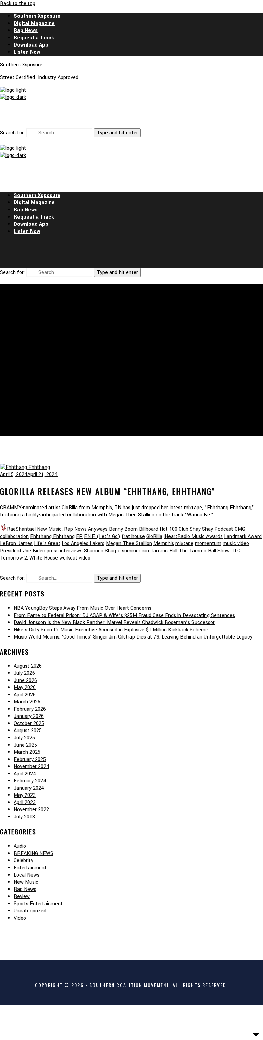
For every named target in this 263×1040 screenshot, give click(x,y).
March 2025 (27, 752)
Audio (20, 846)
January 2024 (29, 788)
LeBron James (16, 543)
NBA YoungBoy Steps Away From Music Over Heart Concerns (82, 608)
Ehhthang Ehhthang (52, 536)
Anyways (98, 529)
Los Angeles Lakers (83, 543)
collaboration (14, 536)
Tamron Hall (163, 550)
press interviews (65, 550)
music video (236, 543)
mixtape (184, 543)
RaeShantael (21, 529)
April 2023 (25, 802)
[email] (147, 114)
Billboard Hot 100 (158, 529)
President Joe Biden (22, 550)
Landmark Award (243, 536)
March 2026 (27, 702)
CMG (240, 529)
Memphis (163, 543)
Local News (26, 875)
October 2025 (29, 723)
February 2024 (30, 781)
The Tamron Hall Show (204, 550)
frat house (133, 536)
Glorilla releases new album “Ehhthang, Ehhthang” (107, 491)
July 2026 (24, 673)
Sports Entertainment (38, 903)
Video (20, 918)
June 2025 (25, 745)
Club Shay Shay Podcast (206, 529)
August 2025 (28, 730)
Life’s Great (47, 543)
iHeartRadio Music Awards (193, 536)
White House (43, 558)
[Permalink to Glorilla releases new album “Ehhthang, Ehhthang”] (25, 467)
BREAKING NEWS (33, 853)
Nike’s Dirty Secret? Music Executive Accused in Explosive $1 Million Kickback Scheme (111, 629)
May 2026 (25, 687)
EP (79, 536)
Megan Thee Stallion (129, 543)
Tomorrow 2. (14, 558)
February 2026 (30, 709)
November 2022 (31, 809)
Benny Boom (123, 529)
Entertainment (30, 867)
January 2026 (29, 716)
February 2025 (30, 759)
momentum (208, 543)
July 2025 (24, 737)
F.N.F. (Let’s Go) (102, 536)
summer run (135, 550)
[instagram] (131, 114)
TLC (235, 550)
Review (22, 896)
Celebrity (23, 860)
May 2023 (25, 795)
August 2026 (28, 666)
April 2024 (25, 773)
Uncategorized (30, 910)
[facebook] (115, 114)
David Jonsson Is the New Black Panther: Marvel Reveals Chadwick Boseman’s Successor (114, 622)
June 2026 (25, 680)
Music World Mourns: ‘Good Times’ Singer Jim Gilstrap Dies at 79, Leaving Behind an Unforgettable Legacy (133, 637)
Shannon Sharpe (102, 550)
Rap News (75, 529)
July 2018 (24, 816)
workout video (74, 558)
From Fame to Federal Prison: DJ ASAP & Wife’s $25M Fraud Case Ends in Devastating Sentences (124, 615)
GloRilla (154, 536)
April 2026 (25, 694)
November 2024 (31, 766)
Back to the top (17, 3)
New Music (49, 529)
